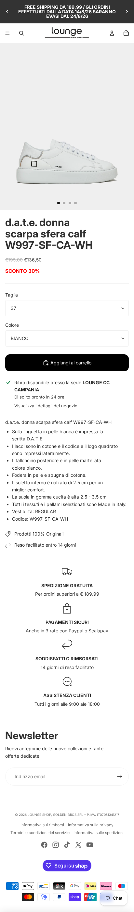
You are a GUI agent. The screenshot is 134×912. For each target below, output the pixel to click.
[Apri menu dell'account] (112, 33)
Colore (12, 325)
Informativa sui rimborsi (42, 824)
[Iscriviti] (120, 776)
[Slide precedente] (7, 12)
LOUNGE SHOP (39, 815)
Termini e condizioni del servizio (40, 832)
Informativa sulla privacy (91, 824)
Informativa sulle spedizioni (99, 832)
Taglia (11, 295)
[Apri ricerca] (21, 33)
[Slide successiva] (127, 12)
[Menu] (7, 33)
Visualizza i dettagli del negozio (45, 405)
